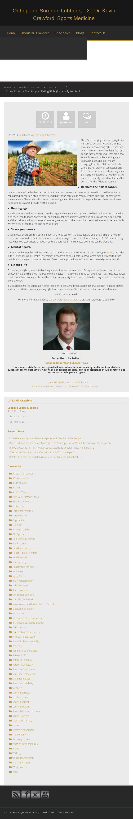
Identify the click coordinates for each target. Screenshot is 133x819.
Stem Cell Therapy (22, 720)
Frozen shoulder (21, 529)
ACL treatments (20, 478)
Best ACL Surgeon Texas (25, 496)
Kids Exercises (20, 585)
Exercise (17, 524)
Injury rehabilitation (22, 580)
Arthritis (16, 487)
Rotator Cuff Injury (22, 660)
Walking (16, 753)
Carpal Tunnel (19, 515)
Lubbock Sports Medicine (23, 407)
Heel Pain (17, 571)
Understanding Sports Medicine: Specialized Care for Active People (45, 438)
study (41, 238)
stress (15, 725)
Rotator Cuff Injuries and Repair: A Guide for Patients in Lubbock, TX (45, 457)
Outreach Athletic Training (26, 632)
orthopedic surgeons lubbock (28, 622)
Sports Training (20, 716)
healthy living (55, 87)
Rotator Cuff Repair (22, 664)
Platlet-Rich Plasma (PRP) (25, 641)
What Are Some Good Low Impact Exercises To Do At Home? (66, 386)
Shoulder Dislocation (23, 674)
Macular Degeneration (24, 599)
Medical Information (23, 608)
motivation (18, 613)
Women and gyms (22, 762)
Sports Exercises (21, 692)
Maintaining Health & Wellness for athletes (35, 604)
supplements (19, 734)
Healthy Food (19, 557)
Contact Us (97, 33)
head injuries (19, 543)
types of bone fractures (25, 743)
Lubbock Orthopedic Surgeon (64, 299)
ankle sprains (19, 482)
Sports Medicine (21, 706)
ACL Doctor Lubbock (23, 473)
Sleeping (17, 688)
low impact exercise (23, 594)
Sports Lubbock (20, 702)
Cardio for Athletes (22, 510)
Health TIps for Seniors (24, 552)
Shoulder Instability (22, 683)
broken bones (20, 506)
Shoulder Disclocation (24, 669)
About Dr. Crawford (35, 33)
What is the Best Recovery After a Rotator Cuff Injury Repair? (41, 452)
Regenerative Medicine (24, 650)
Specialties (62, 33)
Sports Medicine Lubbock (26, 711)
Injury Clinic (18, 576)
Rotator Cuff (18, 655)
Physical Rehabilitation (24, 636)
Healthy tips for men (23, 566)
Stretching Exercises (23, 729)
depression (18, 520)
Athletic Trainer (20, 492)
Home (11, 33)
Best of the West (21, 501)
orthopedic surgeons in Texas (28, 618)
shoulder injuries (21, 678)
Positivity (17, 646)
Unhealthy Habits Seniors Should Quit (66, 382)
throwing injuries (21, 739)
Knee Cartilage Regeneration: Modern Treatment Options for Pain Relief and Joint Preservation (60, 443)
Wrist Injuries (19, 767)
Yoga (14, 771)
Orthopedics (19, 627)
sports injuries (20, 697)
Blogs (80, 33)
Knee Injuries (19, 590)
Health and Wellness (30, 87)
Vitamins (17, 748)
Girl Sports (18, 534)
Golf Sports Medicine (23, 538)
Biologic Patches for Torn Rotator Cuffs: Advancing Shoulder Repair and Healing (51, 447)
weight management (23, 757)
